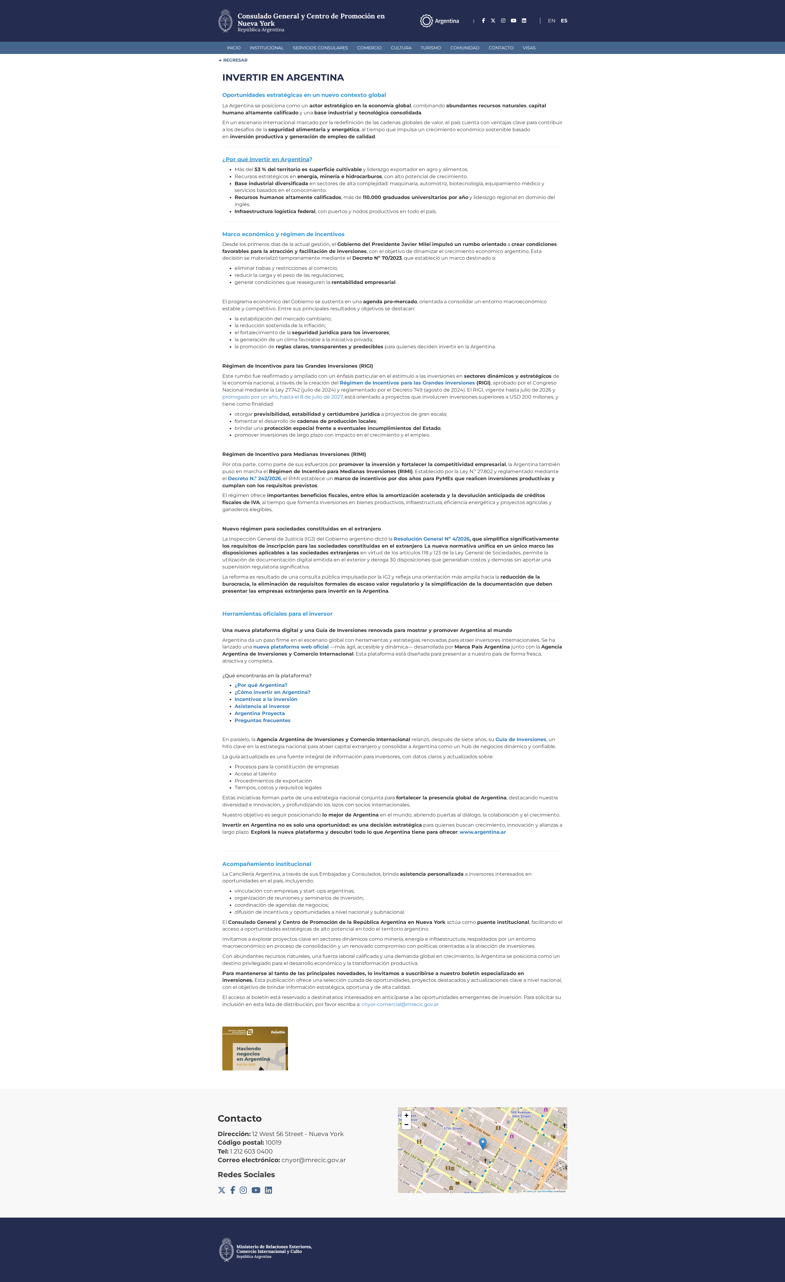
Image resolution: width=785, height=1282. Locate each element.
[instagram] (503, 21)
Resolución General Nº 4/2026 (431, 539)
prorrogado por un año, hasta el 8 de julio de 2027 (282, 397)
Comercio (369, 48)
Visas (529, 48)
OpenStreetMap (545, 1191)
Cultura (401, 48)
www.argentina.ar (483, 832)
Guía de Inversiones (521, 739)
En (551, 21)
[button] (483, 1144)
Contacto (501, 48)
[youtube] (513, 21)
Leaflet (529, 1191)
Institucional (267, 48)
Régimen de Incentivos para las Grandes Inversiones (407, 383)
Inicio (234, 48)
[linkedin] (524, 21)
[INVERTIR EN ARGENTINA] (255, 1048)
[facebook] (483, 21)
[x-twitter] (493, 21)
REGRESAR (234, 60)
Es (564, 21)
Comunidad (465, 48)
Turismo (431, 48)
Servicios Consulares (320, 48)
